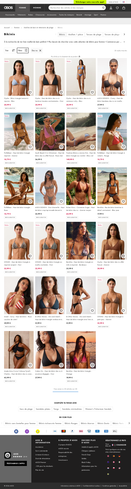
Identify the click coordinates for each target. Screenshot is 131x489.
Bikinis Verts (118, 423)
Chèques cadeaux (88, 451)
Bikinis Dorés (103, 423)
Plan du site (39, 470)
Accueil (7, 27)
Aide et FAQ (113, 2)
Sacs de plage (26, 409)
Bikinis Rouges (71, 423)
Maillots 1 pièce (75, 34)
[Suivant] (124, 35)
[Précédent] (56, 35)
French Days (86, 454)
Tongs (56, 409)
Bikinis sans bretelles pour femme (20, 423)
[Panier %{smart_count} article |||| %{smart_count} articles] (124, 8)
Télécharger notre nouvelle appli (90, 2)
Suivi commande (41, 451)
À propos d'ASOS (65, 444)
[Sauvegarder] (30, 92)
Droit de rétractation (42, 458)
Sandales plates (43, 409)
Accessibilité (123, 486)
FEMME (22, 8)
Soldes (84, 458)
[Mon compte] (111, 8)
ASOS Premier (40, 462)
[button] (108, 456)
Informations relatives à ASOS (70, 486)
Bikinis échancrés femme (50, 423)
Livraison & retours (42, 454)
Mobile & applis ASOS (90, 447)
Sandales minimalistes (72, 409)
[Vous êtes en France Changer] (124, 2)
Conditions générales (109, 486)
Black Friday (86, 462)
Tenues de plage (93, 34)
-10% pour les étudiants (44, 466)
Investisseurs (63, 460)
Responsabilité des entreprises (65, 454)
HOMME (37, 8)
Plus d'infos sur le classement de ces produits (64, 57)
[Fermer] (40, 50)
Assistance (39, 447)
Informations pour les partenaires (89, 468)
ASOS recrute (63, 448)
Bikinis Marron (87, 423)
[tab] (10, 15)
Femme (16, 27)
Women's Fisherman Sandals (98, 409)
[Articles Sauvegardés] (117, 8)
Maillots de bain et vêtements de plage (38, 27)
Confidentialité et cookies (91, 486)
